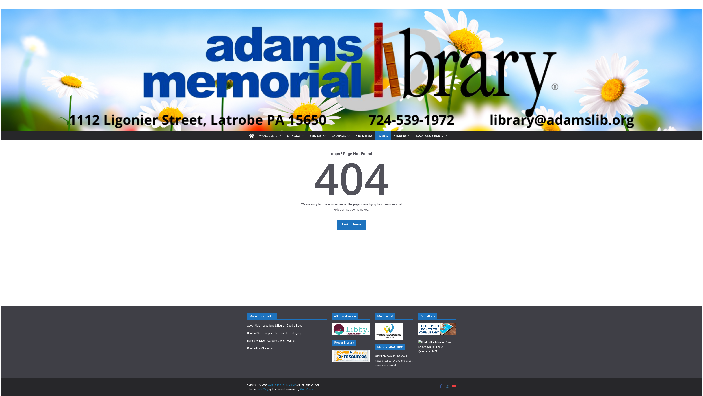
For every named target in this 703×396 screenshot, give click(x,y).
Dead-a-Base (294, 325)
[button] (279, 135)
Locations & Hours (273, 325)
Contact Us (254, 333)
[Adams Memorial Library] (351, 11)
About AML (253, 325)
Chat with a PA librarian (260, 348)
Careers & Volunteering (281, 340)
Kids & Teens (364, 136)
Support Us (270, 333)
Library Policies (256, 340)
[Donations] (437, 325)
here (384, 356)
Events (383, 136)
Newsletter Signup (291, 333)
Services (316, 136)
